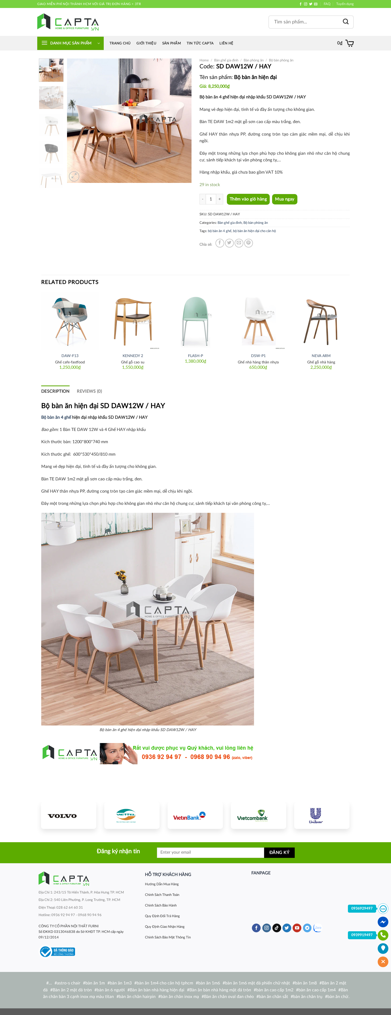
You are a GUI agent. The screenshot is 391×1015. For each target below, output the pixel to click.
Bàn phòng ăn (254, 60)
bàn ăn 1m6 (209, 983)
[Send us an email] (315, 4)
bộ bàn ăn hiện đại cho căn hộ (254, 231)
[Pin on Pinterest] (248, 243)
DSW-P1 (258, 356)
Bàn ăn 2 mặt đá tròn (72, 990)
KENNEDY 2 (133, 356)
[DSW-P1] (258, 321)
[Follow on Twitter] (310, 4)
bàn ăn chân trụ (307, 997)
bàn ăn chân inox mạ (180, 997)
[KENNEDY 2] (132, 321)
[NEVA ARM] (321, 321)
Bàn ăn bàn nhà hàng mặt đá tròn (220, 990)
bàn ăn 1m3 (121, 983)
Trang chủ (120, 43)
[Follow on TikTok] (276, 928)
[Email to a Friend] (239, 243)
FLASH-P (195, 356)
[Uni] (322, 815)
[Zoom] (74, 176)
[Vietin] (195, 815)
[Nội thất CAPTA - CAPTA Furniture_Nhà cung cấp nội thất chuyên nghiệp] (68, 22)
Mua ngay (284, 199)
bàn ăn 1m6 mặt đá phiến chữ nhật (257, 983)
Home (204, 60)
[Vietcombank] (258, 815)
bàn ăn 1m (95, 983)
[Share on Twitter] (229, 243)
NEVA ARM (321, 356)
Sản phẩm (171, 43)
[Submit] (345, 22)
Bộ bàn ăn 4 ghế (56, 417)
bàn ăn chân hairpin (137, 997)
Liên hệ (226, 43)
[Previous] (76, 120)
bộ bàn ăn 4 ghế (219, 231)
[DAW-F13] (70, 321)
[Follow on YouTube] (297, 928)
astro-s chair (68, 983)
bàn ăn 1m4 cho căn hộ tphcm (165, 983)
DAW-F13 (69, 356)
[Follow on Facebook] (300, 4)
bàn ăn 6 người (111, 990)
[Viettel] (132, 815)
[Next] (182, 120)
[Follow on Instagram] (305, 4)
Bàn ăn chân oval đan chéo (229, 997)
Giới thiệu (146, 43)
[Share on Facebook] (219, 243)
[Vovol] (68, 815)
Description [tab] (55, 391)
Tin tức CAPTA (200, 43)
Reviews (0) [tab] (89, 391)
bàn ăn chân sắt (273, 997)
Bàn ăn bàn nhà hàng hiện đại (157, 990)
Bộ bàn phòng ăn (281, 60)
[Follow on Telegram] (307, 928)
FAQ (327, 4)
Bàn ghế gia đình (226, 60)
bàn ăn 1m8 (306, 983)
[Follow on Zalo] (317, 928)
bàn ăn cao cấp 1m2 (274, 990)
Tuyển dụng (345, 4)
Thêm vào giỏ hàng (248, 199)
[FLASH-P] (195, 321)
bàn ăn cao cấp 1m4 (317, 990)
